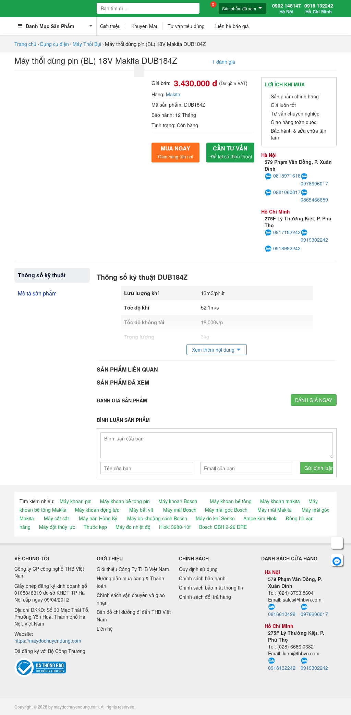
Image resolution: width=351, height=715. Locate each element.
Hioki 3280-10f (175, 526)
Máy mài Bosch (179, 509)
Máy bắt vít (141, 509)
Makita (173, 94)
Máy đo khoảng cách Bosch (157, 518)
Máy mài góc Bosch (226, 509)
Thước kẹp (95, 526)
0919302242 (314, 239)
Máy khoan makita (280, 501)
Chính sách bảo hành (202, 578)
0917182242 (287, 232)
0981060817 (287, 192)
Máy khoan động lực (97, 509)
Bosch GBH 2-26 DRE (223, 526)
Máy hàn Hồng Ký (98, 518)
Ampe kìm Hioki (260, 518)
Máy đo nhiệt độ (133, 526)
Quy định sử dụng (198, 569)
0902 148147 (286, 8)
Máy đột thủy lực (57, 526)
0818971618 (287, 175)
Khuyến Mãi (144, 26)
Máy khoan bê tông (231, 501)
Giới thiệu (110, 26)
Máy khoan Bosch (177, 501)
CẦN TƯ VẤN (231, 152)
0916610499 (281, 613)
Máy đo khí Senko (215, 518)
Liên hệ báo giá (232, 26)
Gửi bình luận (318, 467)
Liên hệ (105, 628)
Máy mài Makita (274, 509)
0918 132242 (318, 8)
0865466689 (314, 199)
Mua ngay (175, 152)
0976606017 (314, 183)
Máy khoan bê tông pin (125, 501)
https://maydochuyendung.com (47, 640)
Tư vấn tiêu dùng (186, 26)
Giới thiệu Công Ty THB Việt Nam (133, 569)
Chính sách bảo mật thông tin (211, 587)
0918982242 (287, 248)
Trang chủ (25, 43)
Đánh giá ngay (313, 400)
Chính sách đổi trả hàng (205, 596)
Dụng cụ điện (54, 43)
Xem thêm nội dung (213, 349)
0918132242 (281, 667)
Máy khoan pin (76, 501)
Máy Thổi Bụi (87, 43)
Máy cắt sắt (56, 518)
